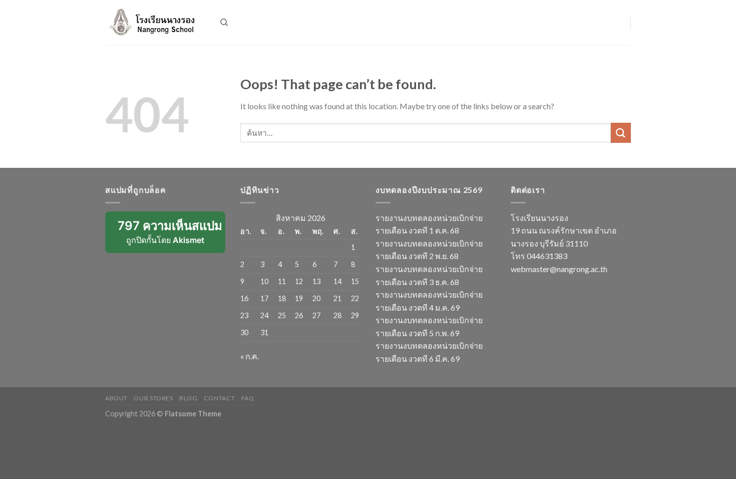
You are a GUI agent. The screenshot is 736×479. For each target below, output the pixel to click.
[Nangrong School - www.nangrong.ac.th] (155, 22)
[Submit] (621, 132)
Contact (219, 398)
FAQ (247, 398)
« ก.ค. (249, 356)
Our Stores (153, 398)
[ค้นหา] (224, 22)
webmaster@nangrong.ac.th (559, 269)
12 (299, 281)
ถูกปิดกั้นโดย (171, 235)
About (116, 398)
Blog (188, 398)
